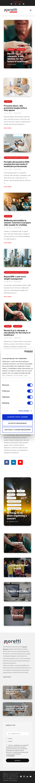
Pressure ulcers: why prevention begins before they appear (15, 107)
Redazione (17, 113)
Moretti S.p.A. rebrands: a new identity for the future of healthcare (17, 332)
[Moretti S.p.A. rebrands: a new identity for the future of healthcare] (18, 44)
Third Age (8, 101)
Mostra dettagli (24, 411)
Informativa (11, 756)
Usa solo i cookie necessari (17, 430)
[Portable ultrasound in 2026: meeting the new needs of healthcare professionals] (17, 143)
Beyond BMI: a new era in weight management (15, 277)
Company (7, 326)
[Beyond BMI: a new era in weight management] (17, 258)
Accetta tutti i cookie (17, 417)
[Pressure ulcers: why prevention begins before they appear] (17, 87)
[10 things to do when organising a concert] (17, 501)
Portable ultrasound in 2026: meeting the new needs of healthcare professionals (17, 163)
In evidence (17, 326)
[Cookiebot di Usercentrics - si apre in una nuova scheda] (25, 351)
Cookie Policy (7, 677)
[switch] (30, 391)
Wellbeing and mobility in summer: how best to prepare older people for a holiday (17, 222)
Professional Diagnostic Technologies (16, 157)
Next (29, 44)
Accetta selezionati (17, 423)
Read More (8, 128)
